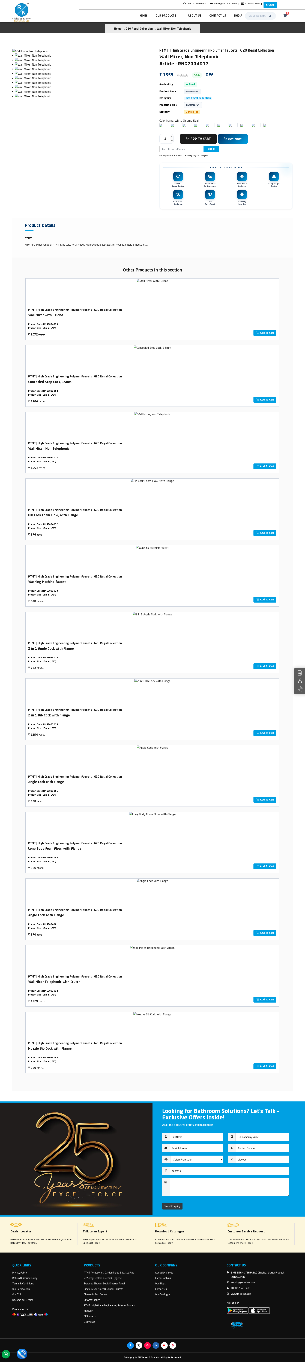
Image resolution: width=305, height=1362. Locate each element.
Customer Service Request (246, 1231)
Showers (89, 1310)
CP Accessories (92, 1299)
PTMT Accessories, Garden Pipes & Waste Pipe (109, 1272)
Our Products (166, 16)
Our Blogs (160, 1283)
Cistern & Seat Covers (95, 1294)
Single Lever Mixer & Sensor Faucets (103, 1288)
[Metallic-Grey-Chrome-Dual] (241, 125)
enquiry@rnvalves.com (225, 3)
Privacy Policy (19, 1272)
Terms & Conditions (23, 1283)
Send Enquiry (172, 1206)
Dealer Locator (20, 1231)
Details (190, 112)
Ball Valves (89, 1321)
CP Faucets (90, 1316)
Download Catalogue (169, 1231)
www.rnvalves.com (241, 1293)
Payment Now (251, 3)
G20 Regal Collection (139, 29)
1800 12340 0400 (196, 3)
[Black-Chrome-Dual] (230, 125)
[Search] (270, 16)
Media (238, 16)
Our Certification (21, 1288)
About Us (194, 16)
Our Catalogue (163, 1294)
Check (211, 149)
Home (144, 16)
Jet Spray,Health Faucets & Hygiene (103, 1278)
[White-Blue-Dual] (195, 125)
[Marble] (218, 125)
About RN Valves (164, 1272)
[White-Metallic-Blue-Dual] (184, 125)
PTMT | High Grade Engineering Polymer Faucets (110, 1305)
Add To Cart (201, 139)
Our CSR (16, 1294)
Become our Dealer (22, 1299)
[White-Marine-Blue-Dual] (265, 125)
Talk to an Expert (95, 1231)
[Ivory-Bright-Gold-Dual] (172, 125)
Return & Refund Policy (24, 1278)
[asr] (30, 51)
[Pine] (253, 125)
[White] (161, 125)
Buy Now (234, 139)
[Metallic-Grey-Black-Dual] (207, 125)
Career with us (163, 1278)
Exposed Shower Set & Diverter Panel (104, 1283)
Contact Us (217, 16)
